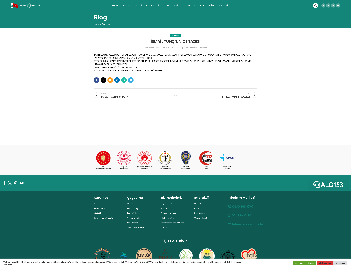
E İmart (197, 208)
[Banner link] (103, 160)
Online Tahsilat (200, 218)
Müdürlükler (98, 213)
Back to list (175, 95)
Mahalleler (131, 204)
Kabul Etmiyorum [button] (325, 263)
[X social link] (328, 5)
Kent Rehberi (132, 222)
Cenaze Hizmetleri (168, 213)
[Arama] (315, 5)
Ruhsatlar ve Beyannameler (172, 222)
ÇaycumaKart (166, 204)
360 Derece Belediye (136, 227)
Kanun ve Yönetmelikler (104, 218)
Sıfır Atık (164, 208)
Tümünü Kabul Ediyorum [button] (304, 263)
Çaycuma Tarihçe (134, 218)
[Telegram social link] (131, 80)
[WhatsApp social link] (124, 80)
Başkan (97, 204)
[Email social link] (110, 80)
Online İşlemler (200, 204)
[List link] (242, 206)
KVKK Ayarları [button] (340, 263)
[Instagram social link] (333, 5)
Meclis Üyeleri (99, 208)
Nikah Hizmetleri (167, 218)
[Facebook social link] (323, 5)
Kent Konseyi (132, 208)
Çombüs (164, 227)
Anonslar (175, 35)
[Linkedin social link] (117, 80)
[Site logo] (25, 5)
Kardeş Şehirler (133, 213)
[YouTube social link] (338, 5)
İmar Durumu (199, 213)
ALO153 (332, 185)
